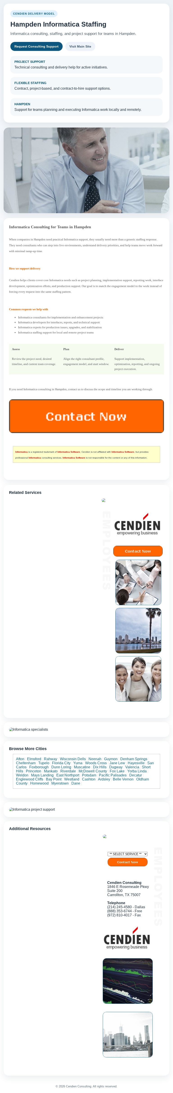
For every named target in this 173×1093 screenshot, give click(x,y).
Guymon (111, 759)
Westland (71, 779)
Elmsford (34, 759)
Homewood (39, 783)
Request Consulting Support (36, 46)
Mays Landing (42, 775)
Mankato (51, 771)
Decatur (135, 775)
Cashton (89, 779)
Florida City (61, 763)
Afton (20, 759)
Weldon (22, 775)
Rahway (50, 759)
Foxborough (39, 767)
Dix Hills (100, 767)
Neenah (95, 759)
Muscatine (82, 767)
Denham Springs (133, 759)
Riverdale (68, 771)
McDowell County (93, 771)
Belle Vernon (123, 779)
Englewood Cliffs (29, 779)
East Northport (67, 775)
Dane (75, 783)
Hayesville (136, 763)
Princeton (33, 771)
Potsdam (89, 775)
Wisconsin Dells (73, 759)
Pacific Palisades (113, 775)
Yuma (77, 763)
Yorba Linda (137, 771)
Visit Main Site (80, 46)
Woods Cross (96, 763)
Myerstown (60, 783)
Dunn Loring (61, 767)
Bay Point (53, 779)
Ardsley (104, 779)
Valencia (132, 767)
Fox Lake (117, 771)
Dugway (116, 767)
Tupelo (43, 763)
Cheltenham (26, 763)
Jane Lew (117, 763)
